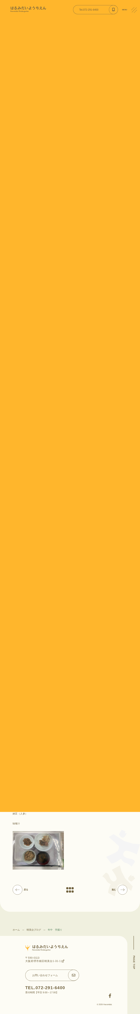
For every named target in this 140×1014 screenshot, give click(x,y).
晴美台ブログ (34, 929)
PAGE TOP (134, 962)
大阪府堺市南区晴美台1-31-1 (43, 961)
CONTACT (136, 36)
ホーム (16, 929)
